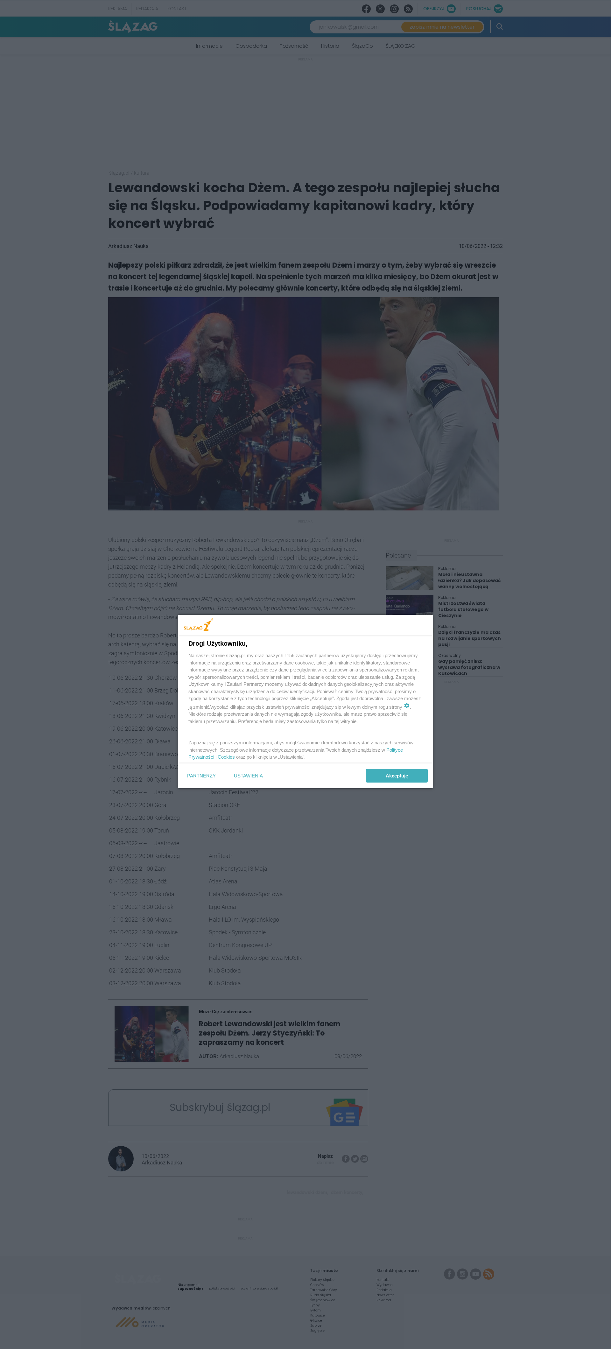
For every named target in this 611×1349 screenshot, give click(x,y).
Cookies (226, 757)
